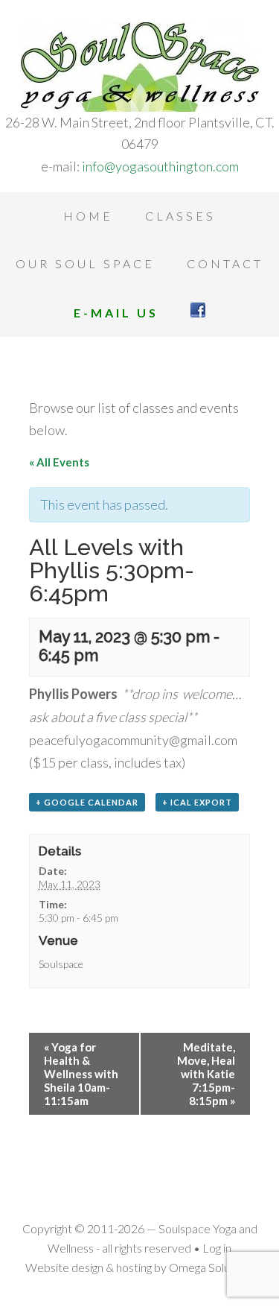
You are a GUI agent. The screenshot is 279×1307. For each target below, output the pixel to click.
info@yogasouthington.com (160, 166)
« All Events (59, 462)
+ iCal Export (197, 802)
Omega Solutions (211, 1267)
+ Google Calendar (87, 802)
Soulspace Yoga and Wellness (139, 67)
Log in (216, 1248)
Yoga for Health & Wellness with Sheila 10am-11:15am (81, 1073)
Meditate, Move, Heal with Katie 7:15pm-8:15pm (206, 1073)
